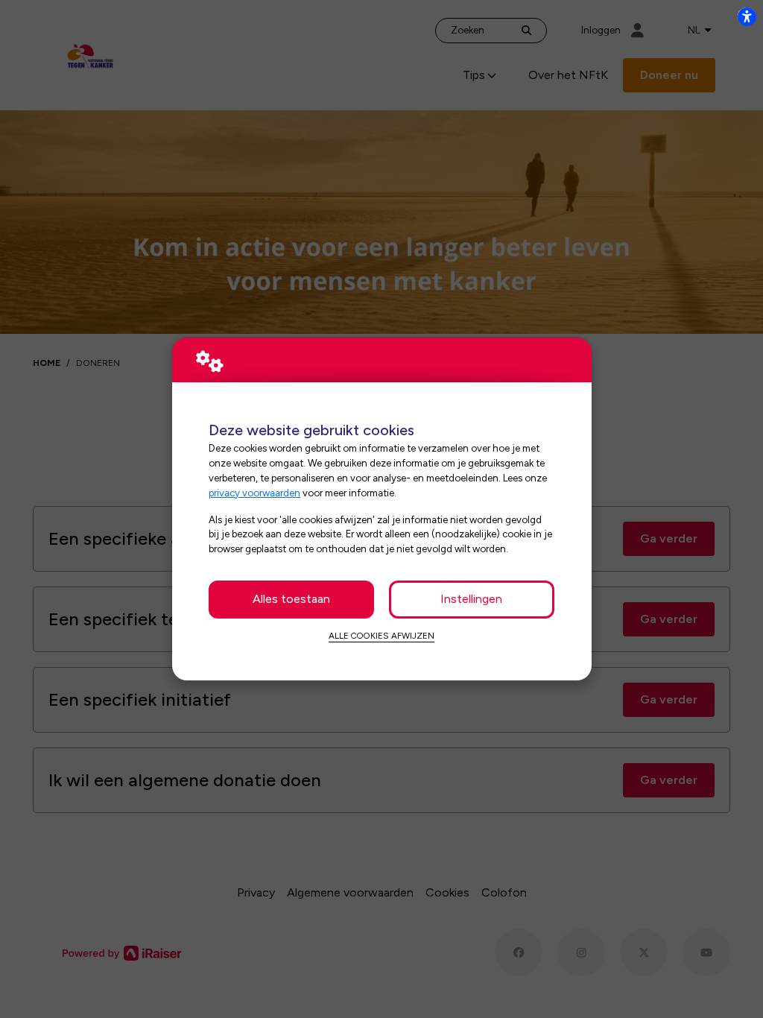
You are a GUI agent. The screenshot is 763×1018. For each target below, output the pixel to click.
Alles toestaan (291, 599)
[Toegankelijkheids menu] (747, 16)
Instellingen (471, 599)
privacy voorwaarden (254, 493)
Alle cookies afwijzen (381, 635)
